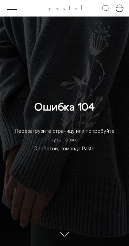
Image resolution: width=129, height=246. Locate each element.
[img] (65, 9)
